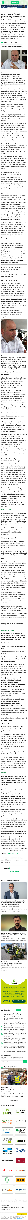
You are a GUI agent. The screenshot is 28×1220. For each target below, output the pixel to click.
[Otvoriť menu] (25, 2)
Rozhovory (11, 853)
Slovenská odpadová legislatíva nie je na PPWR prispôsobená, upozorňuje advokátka (14, 1030)
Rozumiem (22, 1214)
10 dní (18, 1010)
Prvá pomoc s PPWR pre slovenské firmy (11, 1088)
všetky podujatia (14, 1100)
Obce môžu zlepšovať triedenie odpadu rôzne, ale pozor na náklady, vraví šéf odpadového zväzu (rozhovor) (15, 1035)
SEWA (16, 853)
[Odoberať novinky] (25, 1061)
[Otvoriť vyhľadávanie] (21, 2)
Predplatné (15, 2)
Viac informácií (19, 1218)
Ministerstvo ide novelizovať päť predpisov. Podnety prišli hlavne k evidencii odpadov (14, 1046)
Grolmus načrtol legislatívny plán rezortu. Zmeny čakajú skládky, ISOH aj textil (14, 1013)
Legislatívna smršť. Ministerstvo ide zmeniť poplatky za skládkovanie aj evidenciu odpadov (14, 1018)
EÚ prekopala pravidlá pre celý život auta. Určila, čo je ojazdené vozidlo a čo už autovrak (15, 1022)
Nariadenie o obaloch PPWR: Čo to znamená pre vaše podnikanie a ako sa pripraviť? (14, 1039)
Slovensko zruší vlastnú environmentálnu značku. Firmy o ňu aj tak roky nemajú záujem (15, 1050)
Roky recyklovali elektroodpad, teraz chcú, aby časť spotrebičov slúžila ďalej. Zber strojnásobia (15, 1043)
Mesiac (24, 1010)
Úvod (3, 2)
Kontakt (8, 1209)
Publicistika (7, 42)
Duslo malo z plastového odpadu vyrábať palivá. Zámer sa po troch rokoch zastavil (14, 1026)
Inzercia (3, 1209)
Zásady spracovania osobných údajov (10, 1207)
